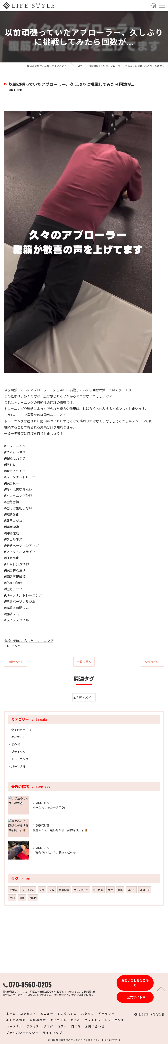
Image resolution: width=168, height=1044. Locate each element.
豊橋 (41, 889)
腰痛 (120, 889)
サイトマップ (52, 1032)
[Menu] (161, 5)
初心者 (15, 744)
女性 (110, 889)
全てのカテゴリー (22, 729)
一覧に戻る (84, 661)
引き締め (98, 889)
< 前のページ (15, 661)
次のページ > (152, 661)
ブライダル (18, 751)
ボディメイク (81, 889)
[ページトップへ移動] (161, 989)
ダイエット (18, 737)
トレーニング (12, 646)
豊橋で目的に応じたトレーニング (28, 640)
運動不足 (145, 889)
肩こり (131, 889)
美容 (12, 897)
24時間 (33, 897)
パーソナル (18, 766)
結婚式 (13, 889)
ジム (51, 889)
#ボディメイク (84, 697)
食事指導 (64, 889)
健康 (22, 897)
